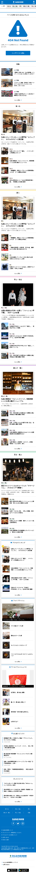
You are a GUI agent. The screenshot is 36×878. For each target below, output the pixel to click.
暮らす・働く (27, 6)
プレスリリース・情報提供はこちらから (12, 832)
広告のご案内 (6, 839)
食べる (9, 6)
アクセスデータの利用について (10, 835)
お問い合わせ (6, 837)
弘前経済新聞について (8, 830)
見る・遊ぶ (15, 6)
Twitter (18, 823)
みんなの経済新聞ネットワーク (18, 856)
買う (21, 6)
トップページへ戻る (18, 53)
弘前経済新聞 (18, 2)
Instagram (23, 823)
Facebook (13, 823)
